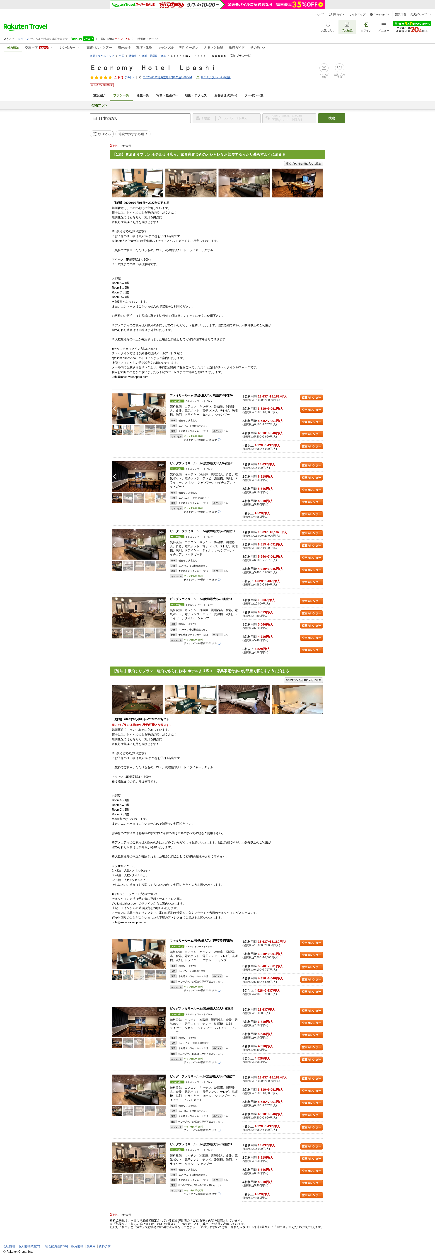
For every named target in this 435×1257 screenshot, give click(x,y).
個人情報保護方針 (30, 1246)
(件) (128, 77)
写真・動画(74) (167, 95)
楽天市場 (400, 14)
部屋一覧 (142, 95)
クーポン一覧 (253, 95)
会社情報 (9, 1246)
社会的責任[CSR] (56, 1246)
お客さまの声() (225, 95)
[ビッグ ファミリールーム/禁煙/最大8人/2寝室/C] (139, 544)
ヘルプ (320, 14)
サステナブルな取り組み (216, 77)
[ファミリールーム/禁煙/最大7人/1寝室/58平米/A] (139, 408)
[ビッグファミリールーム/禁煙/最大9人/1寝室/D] (139, 612)
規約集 (91, 1246)
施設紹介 (99, 95)
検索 (332, 118)
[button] (163, 408)
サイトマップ (357, 14)
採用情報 (77, 1246)
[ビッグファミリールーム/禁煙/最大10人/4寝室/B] (139, 476)
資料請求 (105, 1246)
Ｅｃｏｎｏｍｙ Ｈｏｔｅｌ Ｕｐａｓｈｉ (153, 67)
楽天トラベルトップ (102, 55)
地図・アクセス (196, 95)
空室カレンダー (311, 397)
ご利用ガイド (336, 14)
